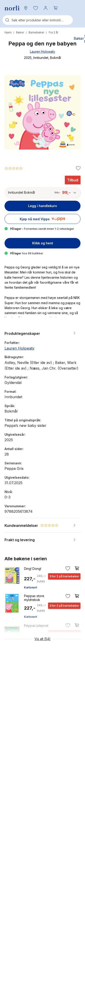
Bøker (20, 32)
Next (71, 130)
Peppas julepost (36, 626)
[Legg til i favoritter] (77, 168)
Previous (14, 130)
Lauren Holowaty (42, 51)
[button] (36, 8)
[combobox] (37, 20)
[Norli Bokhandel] (12, 8)
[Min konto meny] (46, 8)
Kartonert (30, 587)
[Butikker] (26, 8)
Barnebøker (36, 32)
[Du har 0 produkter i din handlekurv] (56, 8)
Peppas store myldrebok (34, 598)
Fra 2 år (53, 32)
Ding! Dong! (32, 569)
